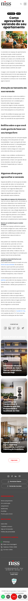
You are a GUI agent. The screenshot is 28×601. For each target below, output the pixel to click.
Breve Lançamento (7, 501)
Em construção (5, 503)
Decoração (11, 13)
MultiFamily (4, 509)
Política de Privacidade (17, 593)
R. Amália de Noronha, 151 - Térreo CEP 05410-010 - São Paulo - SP (14, 569)
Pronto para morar (7, 514)
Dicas (18, 13)
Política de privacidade (8, 532)
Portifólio (3, 511)
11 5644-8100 (14, 574)
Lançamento (5, 506)
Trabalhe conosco (6, 526)
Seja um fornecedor (7, 529)
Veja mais (14, 460)
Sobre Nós (4, 524)
